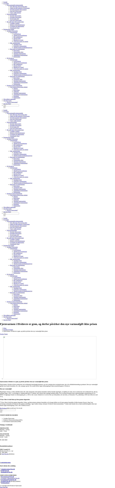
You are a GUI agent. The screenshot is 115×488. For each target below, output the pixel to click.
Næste (6, 334)
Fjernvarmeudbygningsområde (15, 5)
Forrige (2, 334)
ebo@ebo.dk (5, 454)
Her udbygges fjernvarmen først (15, 22)
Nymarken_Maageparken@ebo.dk (10, 478)
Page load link (4, 487)
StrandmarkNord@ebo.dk (8, 479)
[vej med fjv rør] (49, 378)
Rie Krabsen (3, 408)
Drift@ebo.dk (5, 470)
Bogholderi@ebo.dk (6, 472)
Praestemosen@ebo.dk (7, 476)
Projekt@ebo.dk (5, 481)
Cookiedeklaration (5, 462)
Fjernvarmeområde (12, 14)
